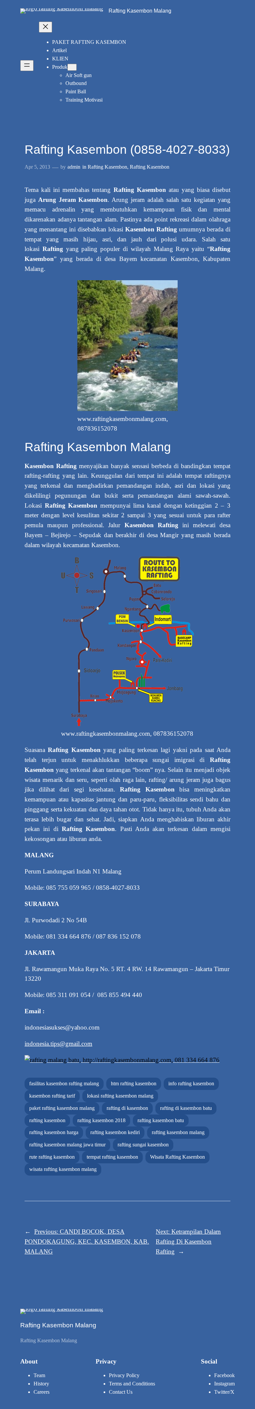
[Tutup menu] (45, 27)
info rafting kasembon (191, 1083)
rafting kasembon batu (160, 1120)
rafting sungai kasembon (143, 1144)
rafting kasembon (47, 1120)
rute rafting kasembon (52, 1157)
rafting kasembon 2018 (101, 1120)
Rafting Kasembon (107, 167)
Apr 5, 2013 (37, 167)
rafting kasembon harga (53, 1132)
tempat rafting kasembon (112, 1157)
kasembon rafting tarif (52, 1096)
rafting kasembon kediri (115, 1132)
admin (73, 167)
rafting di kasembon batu (186, 1108)
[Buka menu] (27, 65)
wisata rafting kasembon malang (63, 1169)
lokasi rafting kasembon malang (120, 1096)
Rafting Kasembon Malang (140, 11)
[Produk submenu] (72, 67)
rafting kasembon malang (178, 1132)
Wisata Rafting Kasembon (177, 1157)
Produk (59, 67)
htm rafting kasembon (133, 1083)
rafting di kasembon (127, 1108)
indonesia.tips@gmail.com (58, 1043)
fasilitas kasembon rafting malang (64, 1083)
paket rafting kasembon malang (62, 1108)
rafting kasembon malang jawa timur (67, 1144)
